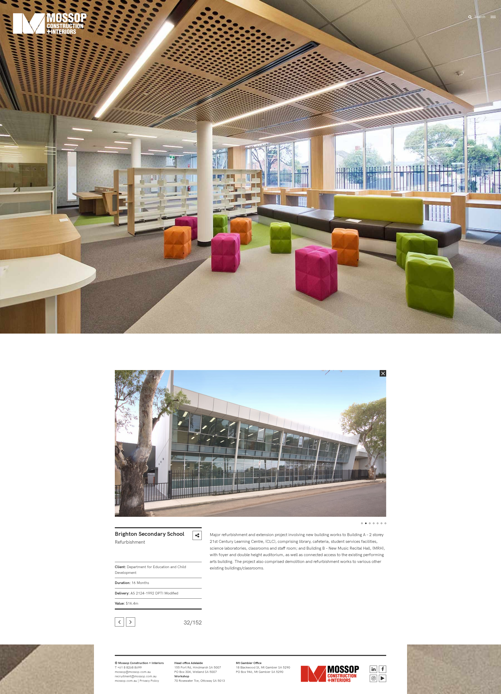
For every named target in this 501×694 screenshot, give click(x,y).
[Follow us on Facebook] (382, 669)
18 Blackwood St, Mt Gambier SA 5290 (263, 668)
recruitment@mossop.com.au (136, 676)
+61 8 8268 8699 (129, 668)
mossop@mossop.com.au (133, 672)
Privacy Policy (149, 681)
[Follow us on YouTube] (382, 678)
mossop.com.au (126, 681)
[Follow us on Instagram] (373, 678)
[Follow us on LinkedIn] (373, 669)
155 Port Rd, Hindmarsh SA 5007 (197, 668)
